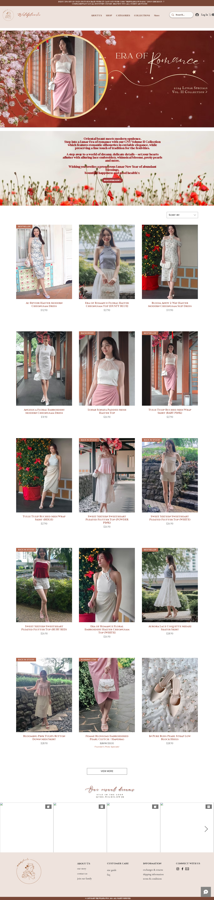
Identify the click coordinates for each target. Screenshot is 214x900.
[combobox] (182, 215)
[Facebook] (182, 869)
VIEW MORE (107, 771)
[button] (96, 14)
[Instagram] (178, 869)
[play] (206, 33)
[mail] (187, 869)
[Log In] (196, 14)
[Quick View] (107, 262)
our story (82, 868)
